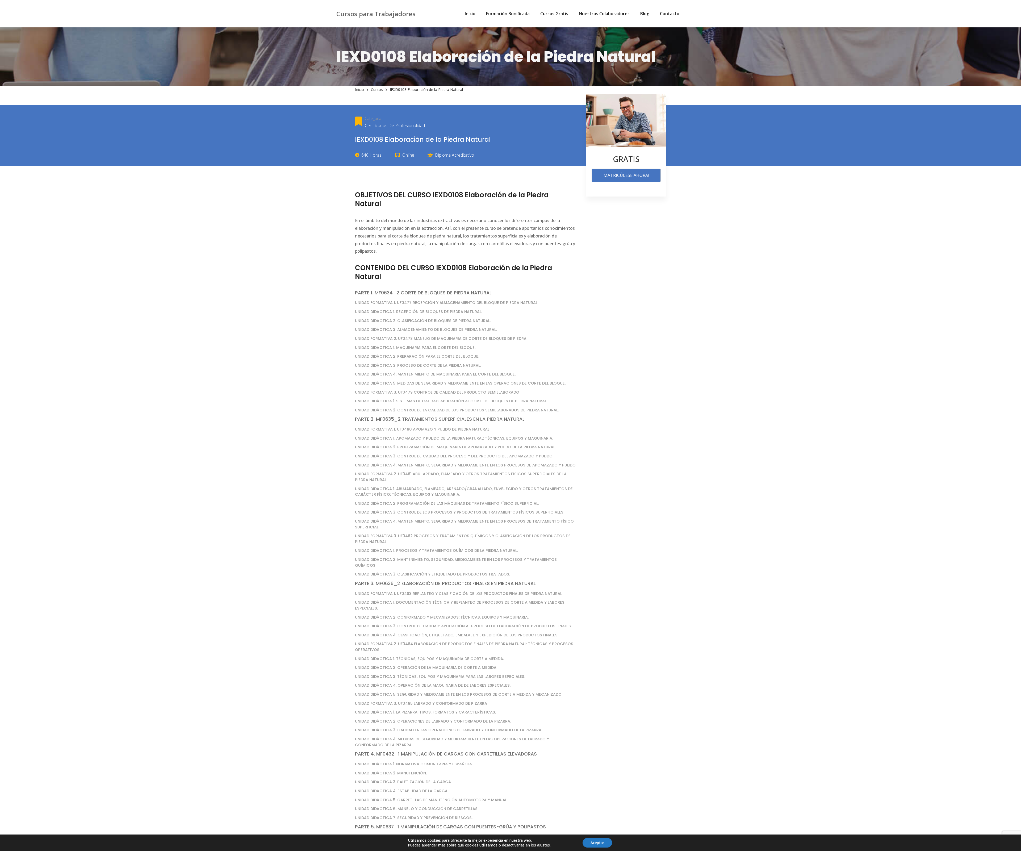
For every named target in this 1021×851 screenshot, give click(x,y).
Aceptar (597, 842)
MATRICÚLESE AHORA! (626, 175)
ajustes (543, 845)
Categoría (373, 118)
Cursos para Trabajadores (376, 14)
